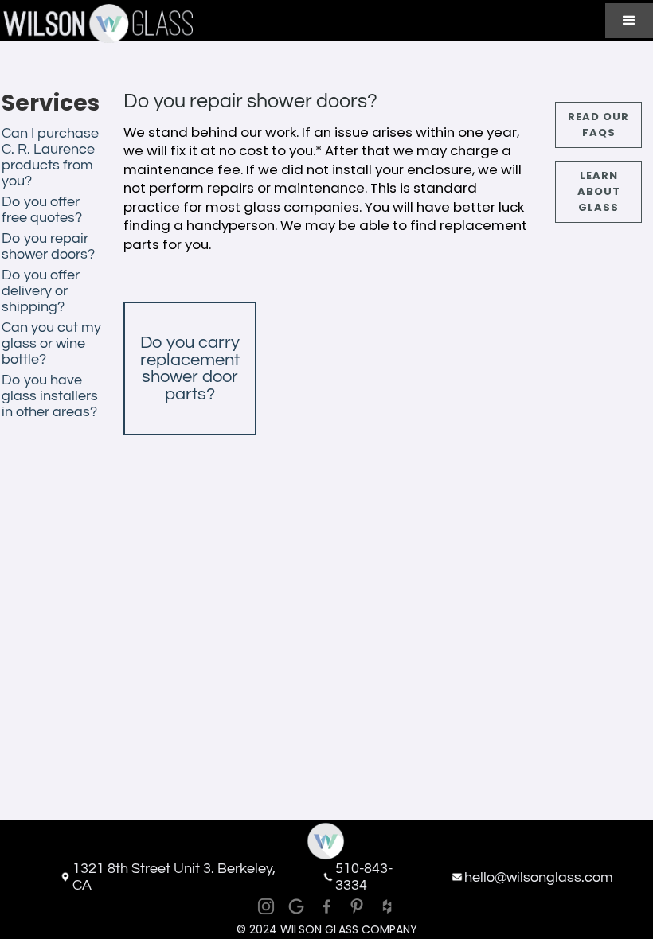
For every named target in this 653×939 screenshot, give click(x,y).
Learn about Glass (598, 191)
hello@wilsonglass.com (538, 877)
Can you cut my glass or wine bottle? (51, 343)
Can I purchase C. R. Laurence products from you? (50, 157)
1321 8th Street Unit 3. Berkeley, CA (174, 877)
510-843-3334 (364, 877)
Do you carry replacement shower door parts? (190, 368)
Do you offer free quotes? (42, 209)
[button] (629, 20)
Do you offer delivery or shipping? (41, 290)
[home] (96, 23)
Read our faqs (598, 124)
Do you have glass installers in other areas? (50, 395)
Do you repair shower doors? (48, 246)
